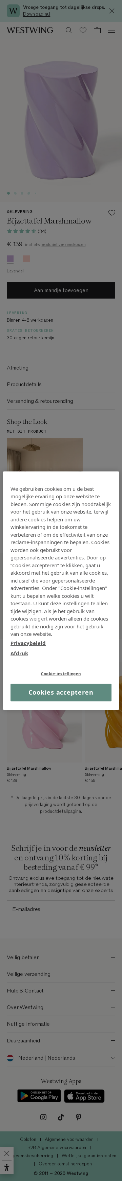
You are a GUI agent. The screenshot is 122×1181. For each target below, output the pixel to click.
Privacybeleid (28, 642)
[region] (61, 590)
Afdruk (19, 653)
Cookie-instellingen (61, 673)
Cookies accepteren (60, 692)
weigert (38, 618)
